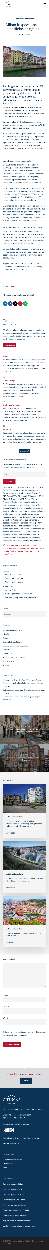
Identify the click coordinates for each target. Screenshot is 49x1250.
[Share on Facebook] (10, 303)
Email (6, 1006)
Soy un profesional (10, 590)
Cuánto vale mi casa (13, 574)
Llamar (25, 1081)
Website (6, 1018)
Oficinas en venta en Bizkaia (15, 1215)
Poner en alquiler (10, 586)
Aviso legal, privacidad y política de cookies (21, 1138)
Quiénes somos (9, 1163)
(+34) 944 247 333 (20, 1118)
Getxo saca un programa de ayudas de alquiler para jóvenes (24, 691)
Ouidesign (7, 1243)
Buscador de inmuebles (12, 1159)
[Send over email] (25, 303)
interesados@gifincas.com (20, 1115)
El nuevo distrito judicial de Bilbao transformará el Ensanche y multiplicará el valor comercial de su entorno (23, 683)
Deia (12, 286)
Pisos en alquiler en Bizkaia (14, 1205)
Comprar (6, 638)
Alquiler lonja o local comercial (16, 1221)
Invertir (6, 649)
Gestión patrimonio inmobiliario (18, 593)
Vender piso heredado (14, 582)
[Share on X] (15, 303)
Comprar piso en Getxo (13, 1189)
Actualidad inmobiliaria (25, 19)
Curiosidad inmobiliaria (12, 642)
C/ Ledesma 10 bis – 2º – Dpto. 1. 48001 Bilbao (23, 1109)
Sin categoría (8, 661)
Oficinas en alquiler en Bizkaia (16, 1210)
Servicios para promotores (14, 657)
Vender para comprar (14, 578)
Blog (5, 1167)
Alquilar (6, 634)
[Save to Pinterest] (20, 303)
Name (6, 995)
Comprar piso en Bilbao (13, 1184)
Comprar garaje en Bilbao (14, 1194)
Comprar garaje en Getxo (14, 1200)
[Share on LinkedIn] (5, 303)
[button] (45, 4)
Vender (6, 571)
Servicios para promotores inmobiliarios (21, 597)
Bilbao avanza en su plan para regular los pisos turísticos (22, 698)
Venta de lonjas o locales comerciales (19, 1226)
